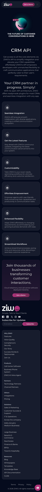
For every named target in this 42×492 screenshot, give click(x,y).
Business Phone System (10, 371)
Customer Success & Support (12, 412)
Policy (29, 485)
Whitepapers (9, 463)
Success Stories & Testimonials (11, 353)
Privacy (21, 485)
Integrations (9, 396)
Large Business (10, 432)
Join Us (7, 358)
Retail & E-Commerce (8, 436)
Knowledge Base (11, 469)
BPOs (6, 448)
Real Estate (8, 441)
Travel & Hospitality (11, 451)
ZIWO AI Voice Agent (12, 375)
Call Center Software (12, 366)
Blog (6, 459)
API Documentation (12, 473)
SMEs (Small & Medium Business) (11, 424)
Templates (8, 466)
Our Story (8, 349)
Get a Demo (28, 4)
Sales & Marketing (11, 408)
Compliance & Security (9, 344)
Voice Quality (9, 340)
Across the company (12, 420)
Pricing (7, 399)
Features (7, 336)
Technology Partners (12, 384)
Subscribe (30, 324)
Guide (6, 476)
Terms (13, 485)
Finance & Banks (11, 444)
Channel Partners (11, 387)
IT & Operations (10, 417)
